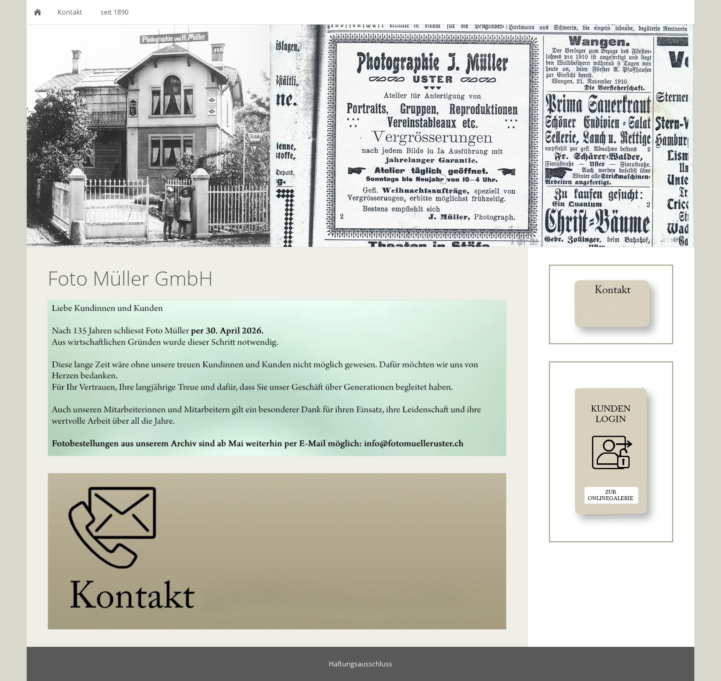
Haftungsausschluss (360, 663)
